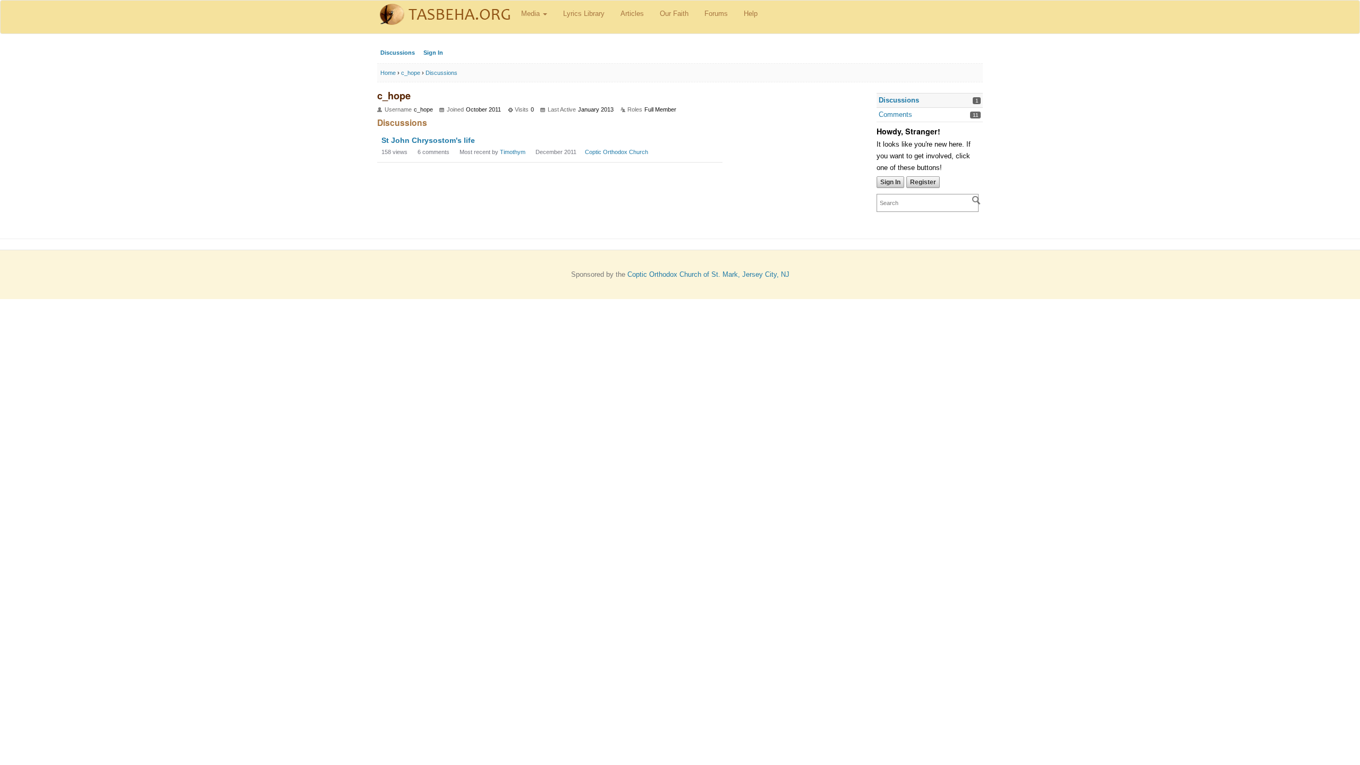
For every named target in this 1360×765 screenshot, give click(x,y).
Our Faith (674, 14)
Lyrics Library (584, 14)
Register (923, 182)
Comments (895, 114)
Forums (716, 14)
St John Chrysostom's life (428, 140)
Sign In (433, 52)
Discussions (397, 52)
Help (751, 14)
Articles (632, 14)
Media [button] (531, 14)
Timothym (512, 152)
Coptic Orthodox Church (616, 152)
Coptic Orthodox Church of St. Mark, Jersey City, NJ (708, 274)
